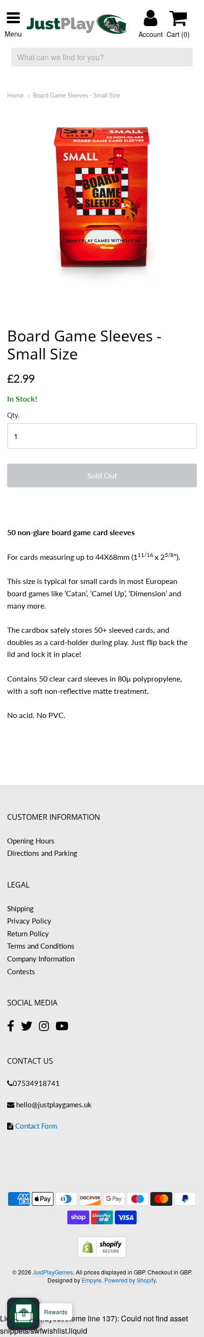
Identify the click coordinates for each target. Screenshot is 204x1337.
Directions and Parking (42, 853)
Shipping (20, 908)
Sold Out (102, 475)
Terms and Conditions (40, 946)
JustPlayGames (53, 1272)
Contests (21, 971)
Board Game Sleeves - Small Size (76, 95)
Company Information (40, 958)
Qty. (13, 415)
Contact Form (36, 1126)
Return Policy (28, 933)
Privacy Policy (29, 920)
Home (15, 95)
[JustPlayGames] (77, 24)
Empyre (92, 1280)
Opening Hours (31, 840)
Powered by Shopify (130, 1280)
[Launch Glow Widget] (23, 1313)
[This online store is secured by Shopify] (102, 1254)
